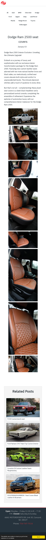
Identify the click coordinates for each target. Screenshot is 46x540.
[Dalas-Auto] (9, 3)
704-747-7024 (33, 3)
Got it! (38, 537)
